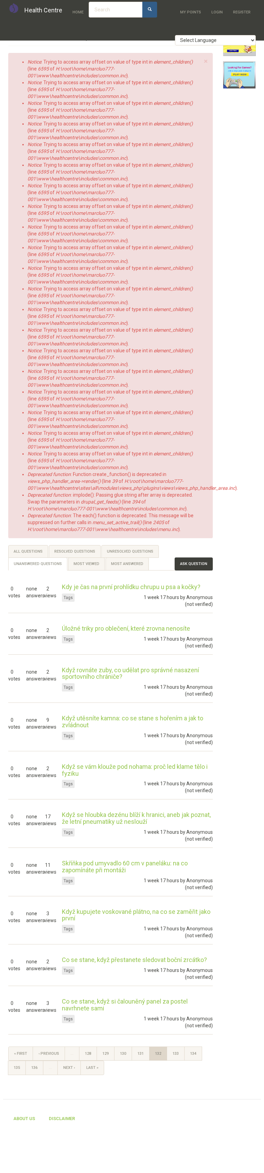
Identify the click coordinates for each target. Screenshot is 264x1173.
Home (78, 12)
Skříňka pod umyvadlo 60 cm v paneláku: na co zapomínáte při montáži (125, 867)
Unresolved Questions (130, 551)
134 (193, 1053)
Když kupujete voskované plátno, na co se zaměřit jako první (136, 915)
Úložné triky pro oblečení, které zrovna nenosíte (126, 628)
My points (190, 12)
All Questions (28, 551)
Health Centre (43, 10)
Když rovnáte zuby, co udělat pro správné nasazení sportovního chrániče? (130, 673)
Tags (68, 597)
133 (176, 1053)
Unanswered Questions (40, 566)
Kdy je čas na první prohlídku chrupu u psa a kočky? (131, 586)
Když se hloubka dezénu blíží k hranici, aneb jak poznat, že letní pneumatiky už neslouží (136, 818)
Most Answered (127, 564)
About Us (24, 1118)
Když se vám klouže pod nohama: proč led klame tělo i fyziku (135, 770)
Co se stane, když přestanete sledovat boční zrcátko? (134, 959)
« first (20, 1053)
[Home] (16, 7)
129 (105, 1053)
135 (17, 1067)
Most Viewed (86, 564)
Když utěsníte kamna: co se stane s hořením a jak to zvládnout (132, 722)
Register (242, 12)
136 (34, 1067)
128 (88, 1053)
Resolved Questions (74, 551)
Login (217, 12)
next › (69, 1067)
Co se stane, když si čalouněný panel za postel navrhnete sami (125, 1005)
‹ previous (48, 1053)
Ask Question (193, 564)
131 (141, 1053)
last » (92, 1067)
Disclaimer (62, 1118)
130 (123, 1053)
